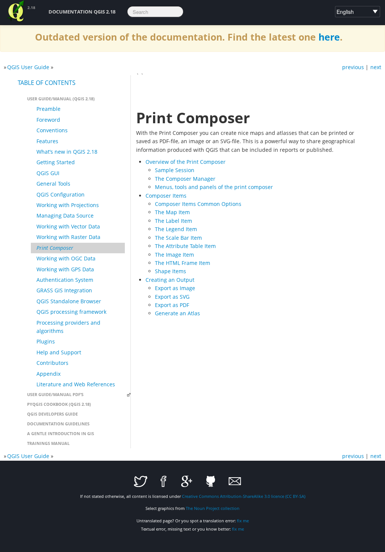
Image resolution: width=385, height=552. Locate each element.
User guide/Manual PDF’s (55, 394)
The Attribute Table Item (185, 246)
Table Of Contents (47, 83)
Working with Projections (67, 205)
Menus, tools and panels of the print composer (214, 187)
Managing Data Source (65, 215)
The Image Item (174, 254)
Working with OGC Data (65, 258)
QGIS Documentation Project (16, 11)
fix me (243, 520)
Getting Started (55, 162)
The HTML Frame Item (182, 262)
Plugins (45, 341)
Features (47, 141)
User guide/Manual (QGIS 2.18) (61, 98)
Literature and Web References (75, 384)
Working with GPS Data (65, 269)
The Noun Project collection (212, 508)
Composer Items (166, 195)
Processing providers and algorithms (68, 326)
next (375, 67)
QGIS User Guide (28, 67)
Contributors (52, 362)
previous (353, 67)
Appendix (48, 373)
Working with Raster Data (68, 236)
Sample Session (174, 170)
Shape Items (170, 271)
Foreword (48, 119)
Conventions (52, 130)
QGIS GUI (47, 173)
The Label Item (173, 220)
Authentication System (64, 279)
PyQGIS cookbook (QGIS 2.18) (59, 404)
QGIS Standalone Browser (68, 301)
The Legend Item (176, 229)
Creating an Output (170, 279)
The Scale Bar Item (178, 237)
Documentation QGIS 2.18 (82, 11)
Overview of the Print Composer (186, 161)
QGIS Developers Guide (52, 414)
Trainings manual (48, 443)
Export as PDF (172, 305)
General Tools (53, 183)
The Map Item (172, 212)
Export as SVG (172, 296)
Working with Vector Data (68, 226)
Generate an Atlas (177, 313)
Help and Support (58, 352)
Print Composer (54, 247)
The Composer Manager (185, 178)
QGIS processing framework (71, 311)
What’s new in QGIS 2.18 (66, 151)
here (329, 37)
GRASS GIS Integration (64, 290)
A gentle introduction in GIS (60, 433)
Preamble (48, 108)
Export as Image (175, 288)
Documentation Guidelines (58, 423)
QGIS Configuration (60, 194)
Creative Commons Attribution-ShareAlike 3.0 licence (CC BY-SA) (243, 496)
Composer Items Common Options (198, 203)
